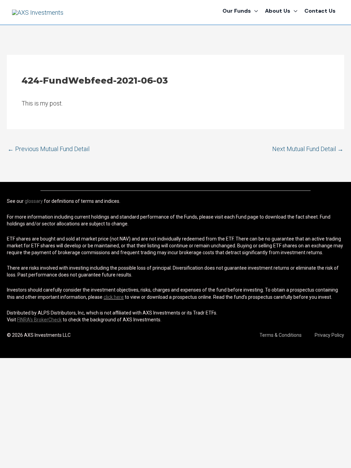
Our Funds (236, 10)
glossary (34, 201)
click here (114, 297)
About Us (277, 10)
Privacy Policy (329, 335)
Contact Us (320, 10)
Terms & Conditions (280, 335)
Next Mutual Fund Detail (307, 148)
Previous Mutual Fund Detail (48, 148)
